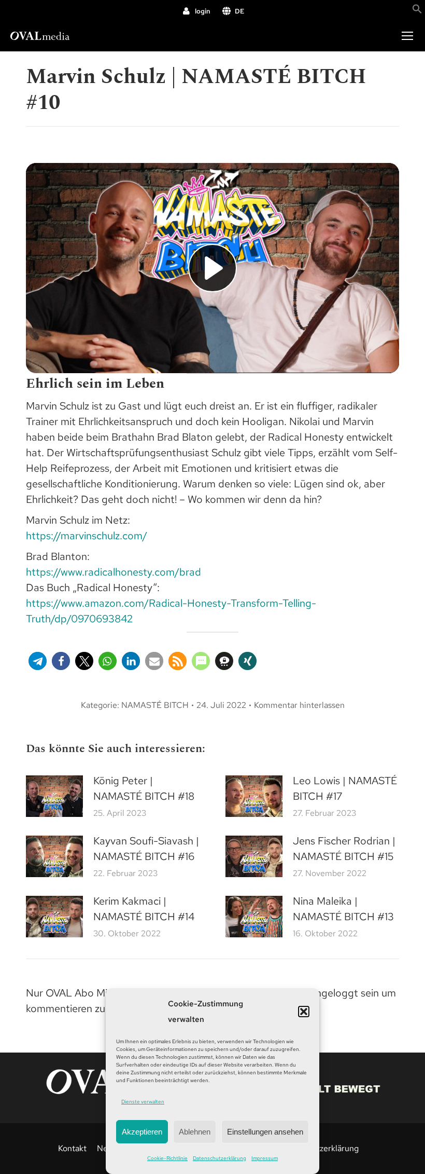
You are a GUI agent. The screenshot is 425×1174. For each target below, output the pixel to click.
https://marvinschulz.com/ (86, 535)
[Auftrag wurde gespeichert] (54, 796)
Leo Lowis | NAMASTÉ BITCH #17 (345, 788)
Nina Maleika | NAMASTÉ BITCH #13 (343, 908)
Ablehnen (194, 1131)
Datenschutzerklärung (219, 1158)
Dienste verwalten (142, 1101)
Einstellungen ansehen (265, 1131)
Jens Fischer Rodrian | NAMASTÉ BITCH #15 (344, 848)
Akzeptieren (142, 1131)
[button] (304, 1011)
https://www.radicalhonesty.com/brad (113, 572)
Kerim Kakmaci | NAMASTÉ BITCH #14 (143, 908)
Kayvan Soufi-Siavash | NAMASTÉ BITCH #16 (146, 848)
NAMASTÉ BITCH (155, 705)
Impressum (264, 1158)
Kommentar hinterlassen (299, 705)
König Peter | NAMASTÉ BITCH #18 (143, 788)
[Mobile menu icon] (407, 36)
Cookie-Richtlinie (167, 1158)
